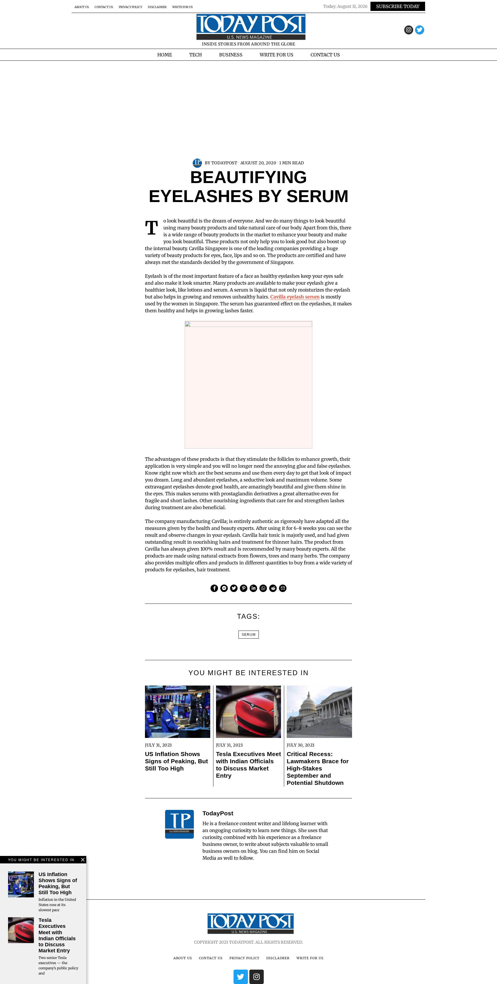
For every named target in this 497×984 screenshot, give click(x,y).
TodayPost (224, 162)
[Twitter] (419, 30)
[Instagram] (408, 30)
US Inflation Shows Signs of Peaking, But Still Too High (176, 761)
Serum (249, 635)
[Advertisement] (248, 104)
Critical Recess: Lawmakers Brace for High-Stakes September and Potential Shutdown (318, 768)
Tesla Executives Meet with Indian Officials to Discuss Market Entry (248, 765)
